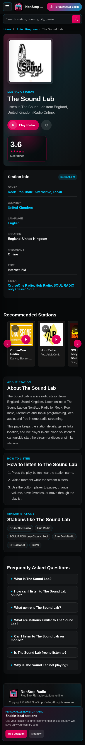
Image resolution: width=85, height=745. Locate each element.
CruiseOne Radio (21, 285)
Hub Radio (44, 285)
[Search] (76, 19)
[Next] (78, 344)
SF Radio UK (17, 545)
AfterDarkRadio (64, 536)
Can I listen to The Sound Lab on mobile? (37, 638)
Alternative (42, 192)
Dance (14, 358)
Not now (36, 733)
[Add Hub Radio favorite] (45, 328)
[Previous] (7, 344)
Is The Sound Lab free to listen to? (40, 652)
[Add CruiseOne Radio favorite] (15, 328)
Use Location (16, 733)
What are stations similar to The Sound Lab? (42, 622)
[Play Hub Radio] (56, 339)
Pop (20, 192)
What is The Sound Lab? (32, 579)
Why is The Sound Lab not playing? (41, 665)
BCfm (35, 545)
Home (7, 29)
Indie (29, 192)
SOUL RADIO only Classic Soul (29, 536)
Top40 (57, 192)
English (13, 223)
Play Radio (27, 125)
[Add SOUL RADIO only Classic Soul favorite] (76, 328)
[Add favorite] (46, 125)
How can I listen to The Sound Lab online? (38, 593)
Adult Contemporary (58, 354)
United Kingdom (27, 29)
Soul (73, 362)
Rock (12, 192)
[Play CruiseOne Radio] (26, 339)
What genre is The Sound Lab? (37, 607)
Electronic (25, 358)
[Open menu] (7, 6)
